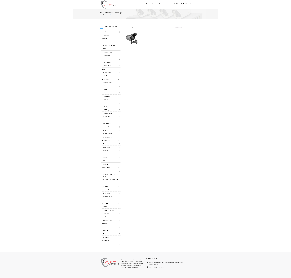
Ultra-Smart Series (107, 196)
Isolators (106, 99)
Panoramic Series (107, 190)
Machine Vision (105, 164)
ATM (104, 144)
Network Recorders (106, 200)
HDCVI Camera (105, 79)
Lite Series (105, 120)
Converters (106, 92)
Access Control (105, 32)
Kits (102, 154)
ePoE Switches (106, 234)
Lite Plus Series (106, 116)
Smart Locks (106, 35)
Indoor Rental (107, 59)
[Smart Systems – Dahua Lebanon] (122, 4)
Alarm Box (106, 86)
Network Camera (106, 167)
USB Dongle (107, 110)
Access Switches (107, 227)
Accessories (106, 230)
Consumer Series (107, 171)
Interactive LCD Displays (109, 45)
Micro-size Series (107, 123)
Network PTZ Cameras (108, 210)
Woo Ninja (132, 51)
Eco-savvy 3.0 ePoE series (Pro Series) (110, 175)
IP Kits (104, 160)
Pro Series (106, 213)
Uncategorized (107, 15)
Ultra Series (105, 150)
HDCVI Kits (105, 157)
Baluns (105, 89)
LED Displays (106, 48)
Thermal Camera (106, 217)
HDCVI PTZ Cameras (108, 206)
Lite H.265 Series (107, 183)
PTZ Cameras (105, 203)
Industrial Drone (107, 72)
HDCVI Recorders (106, 140)
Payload (105, 76)
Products (169, 4)
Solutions (161, 4)
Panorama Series (107, 127)
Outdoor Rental (107, 65)
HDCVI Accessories (107, 82)
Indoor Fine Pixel (108, 52)
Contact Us (184, 4)
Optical (105, 106)
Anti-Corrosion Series (108, 220)
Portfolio (176, 4)
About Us (154, 4)
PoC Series (105, 130)
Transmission (105, 223)
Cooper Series (106, 147)
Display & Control (106, 42)
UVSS (103, 244)
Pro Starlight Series (107, 137)
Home (148, 4)
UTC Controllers (108, 113)
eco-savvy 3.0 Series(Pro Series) (110, 179)
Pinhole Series (106, 193)
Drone (103, 69)
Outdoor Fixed (107, 62)
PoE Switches (106, 237)
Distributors (107, 96)
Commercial (104, 38)
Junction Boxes (107, 103)
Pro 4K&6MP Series (107, 133)
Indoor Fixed (107, 55)
